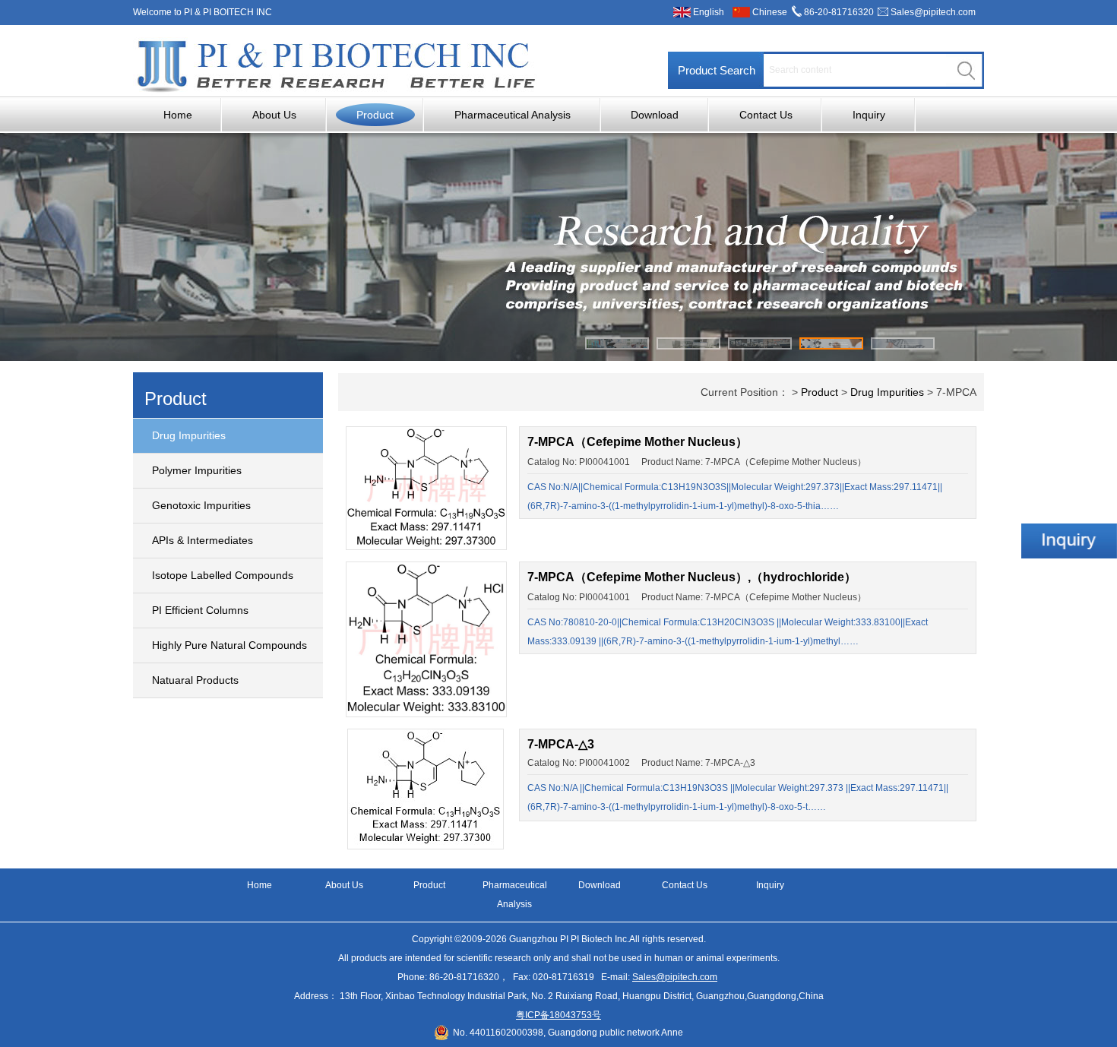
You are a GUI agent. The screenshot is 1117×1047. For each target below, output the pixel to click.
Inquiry (869, 115)
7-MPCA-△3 (560, 744)
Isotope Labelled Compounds (222, 575)
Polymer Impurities (197, 470)
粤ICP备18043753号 (558, 1015)
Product (375, 115)
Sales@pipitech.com (933, 12)
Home (177, 115)
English (708, 12)
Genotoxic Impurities (201, 505)
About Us (274, 115)
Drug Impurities (189, 435)
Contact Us (766, 115)
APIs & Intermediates (202, 540)
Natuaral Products (195, 680)
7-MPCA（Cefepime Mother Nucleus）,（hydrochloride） (691, 577)
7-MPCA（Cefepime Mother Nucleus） (637, 441)
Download (655, 115)
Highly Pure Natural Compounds (229, 645)
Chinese (769, 12)
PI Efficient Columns (200, 610)
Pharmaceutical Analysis (512, 115)
